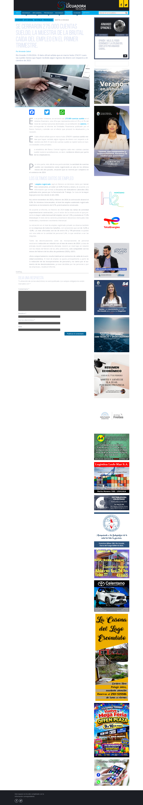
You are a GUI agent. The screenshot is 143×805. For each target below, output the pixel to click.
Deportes (86, 13)
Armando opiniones (105, 26)
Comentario (23, 289)
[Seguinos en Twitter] (126, 3)
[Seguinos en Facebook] (121, 3)
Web (20, 326)
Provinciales (48, 13)
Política (68, 13)
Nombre (22, 313)
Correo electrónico (26, 320)
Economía (77, 13)
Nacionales (26, 13)
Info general (37, 13)
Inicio (18, 13)
